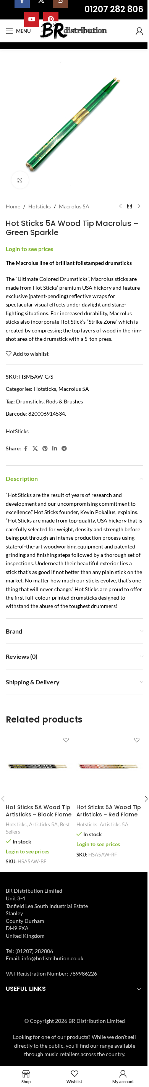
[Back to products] (129, 206)
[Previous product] (120, 206)
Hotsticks (39, 206)
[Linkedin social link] (54, 449)
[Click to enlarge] (20, 180)
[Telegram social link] (64, 449)
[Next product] (138, 206)
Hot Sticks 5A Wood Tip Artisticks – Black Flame (38, 811)
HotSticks (17, 431)
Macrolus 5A (74, 206)
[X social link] (35, 449)
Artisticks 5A (43, 824)
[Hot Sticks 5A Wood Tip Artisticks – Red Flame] (109, 766)
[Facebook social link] (25, 449)
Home (13, 206)
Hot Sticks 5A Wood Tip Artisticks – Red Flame (108, 811)
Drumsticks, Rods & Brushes (49, 401)
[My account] (139, 31)
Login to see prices (29, 249)
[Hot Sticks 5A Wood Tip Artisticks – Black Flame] (39, 766)
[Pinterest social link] (45, 449)
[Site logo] (74, 30)
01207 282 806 (113, 9)
